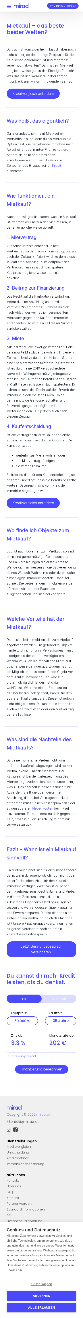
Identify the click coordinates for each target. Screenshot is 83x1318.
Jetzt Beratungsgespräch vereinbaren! (41, 949)
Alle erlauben (41, 1307)
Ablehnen (41, 1296)
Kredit (56, 165)
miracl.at (43, 1114)
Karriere (13, 1197)
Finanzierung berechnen (41, 1069)
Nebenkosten (42, 808)
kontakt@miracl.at (24, 1121)
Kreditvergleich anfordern (33, 93)
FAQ (10, 1192)
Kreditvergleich (19, 1146)
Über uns (14, 1186)
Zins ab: (17, 1035)
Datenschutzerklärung (24, 1220)
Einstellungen (41, 1284)
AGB (10, 1215)
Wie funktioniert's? (63, 6)
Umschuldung (18, 1152)
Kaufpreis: (19, 1013)
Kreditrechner (18, 1158)
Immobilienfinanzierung (25, 1164)
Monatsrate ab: (61, 1035)
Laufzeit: (55, 1013)
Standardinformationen (26, 1209)
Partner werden (19, 1203)
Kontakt (13, 1180)
